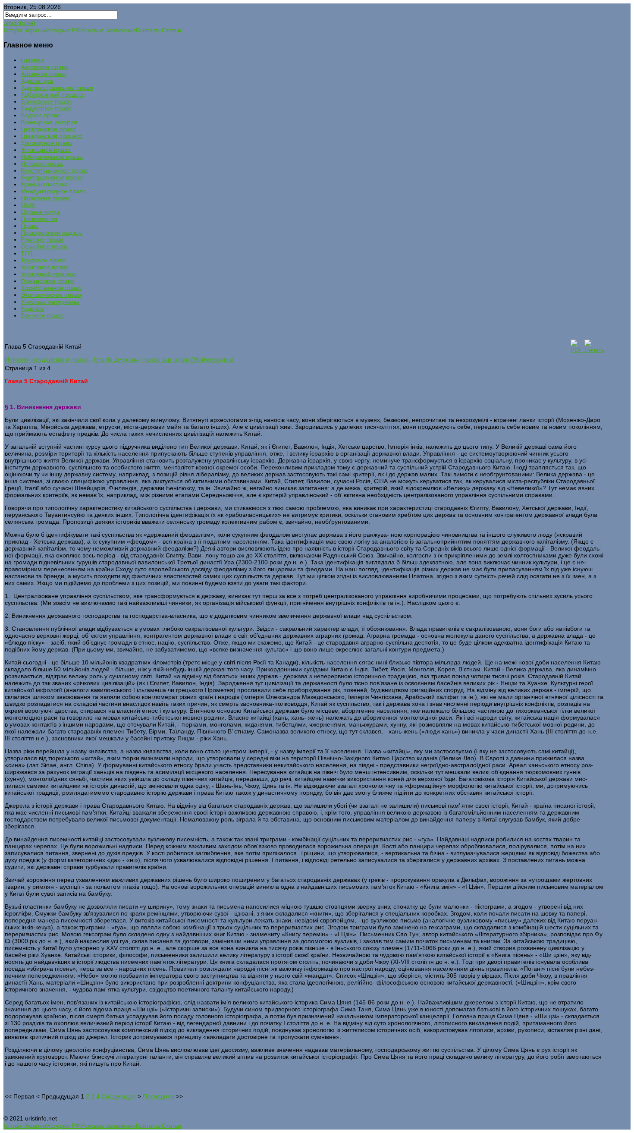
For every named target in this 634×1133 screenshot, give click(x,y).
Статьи (171, 30)
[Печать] (594, 349)
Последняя (158, 1096)
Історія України (25, 30)
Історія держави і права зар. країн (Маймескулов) (164, 359)
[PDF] (577, 349)
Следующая (118, 1096)
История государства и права (47, 359)
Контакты (149, 30)
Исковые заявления (108, 30)
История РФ (63, 30)
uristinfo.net (19, 22)
